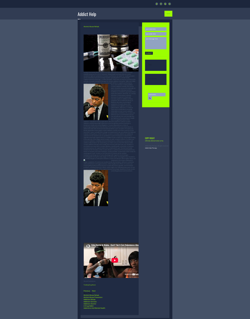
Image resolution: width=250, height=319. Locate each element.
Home (168, 14)
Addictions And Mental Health (94, 308)
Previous (87, 291)
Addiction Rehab (89, 299)
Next (94, 291)
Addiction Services (90, 302)
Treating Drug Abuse (90, 285)
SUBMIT (149, 53)
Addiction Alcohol (90, 304)
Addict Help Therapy (151, 148)
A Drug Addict (89, 306)
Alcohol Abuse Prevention (93, 297)
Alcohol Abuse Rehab (91, 295)
